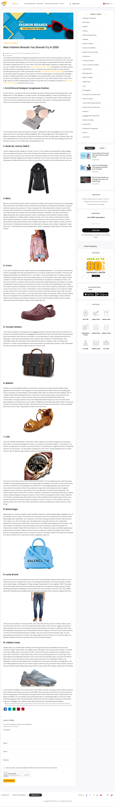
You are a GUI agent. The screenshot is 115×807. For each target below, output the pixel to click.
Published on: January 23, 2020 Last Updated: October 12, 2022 (22, 53)
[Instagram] (97, 795)
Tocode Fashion (13, 327)
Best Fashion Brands (54, 705)
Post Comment (9, 781)
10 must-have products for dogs (91, 199)
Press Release (87, 69)
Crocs (9, 265)
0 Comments (8, 55)
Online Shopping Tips (30, 3)
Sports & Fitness (88, 44)
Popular (89, 148)
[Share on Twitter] (9, 709)
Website (6, 760)
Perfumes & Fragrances (90, 128)
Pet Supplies (87, 90)
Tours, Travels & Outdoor (91, 65)
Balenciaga (11, 509)
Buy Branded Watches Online (26, 705)
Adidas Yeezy (13, 642)
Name (5, 743)
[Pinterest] (94, 795)
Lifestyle (85, 39)
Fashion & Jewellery (10, 43)
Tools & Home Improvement (92, 103)
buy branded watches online (40, 67)
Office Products (88, 99)
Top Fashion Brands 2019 (41, 705)
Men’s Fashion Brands (13, 703)
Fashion (85, 26)
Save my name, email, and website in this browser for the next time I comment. (31, 768)
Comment (7, 730)
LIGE (7, 436)
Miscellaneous (87, 73)
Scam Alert (86, 137)
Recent (102, 148)
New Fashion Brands (66, 705)
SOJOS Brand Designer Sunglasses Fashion (27, 88)
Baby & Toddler (88, 77)
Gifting (85, 31)
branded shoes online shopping (52, 71)
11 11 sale (104, 199)
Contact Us (5, 795)
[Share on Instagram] (22, 709)
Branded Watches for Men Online (43, 703)
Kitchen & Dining (88, 120)
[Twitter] (90, 795)
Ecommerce (86, 56)
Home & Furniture (88, 61)
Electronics (40, 3)
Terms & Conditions (18, 795)
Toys (84, 86)
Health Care (86, 82)
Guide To (85, 111)
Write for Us (35, 795)
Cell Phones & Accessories (51, 3)
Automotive (86, 124)
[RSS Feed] (107, 795)
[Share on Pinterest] (18, 709)
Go (70, 3)
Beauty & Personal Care (90, 52)
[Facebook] (86, 795)
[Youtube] (101, 795)
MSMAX (9, 383)
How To (85, 133)
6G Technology (99, 204)
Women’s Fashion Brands (26, 703)
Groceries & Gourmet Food (91, 94)
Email (5, 751)
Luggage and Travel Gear (91, 116)
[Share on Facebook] (5, 709)
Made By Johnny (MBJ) (17, 146)
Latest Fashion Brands (58, 703)
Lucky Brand (11, 574)
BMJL (8, 198)
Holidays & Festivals (89, 18)
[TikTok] (112, 795)
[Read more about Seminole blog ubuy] (4, 3)
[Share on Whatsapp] (14, 709)
